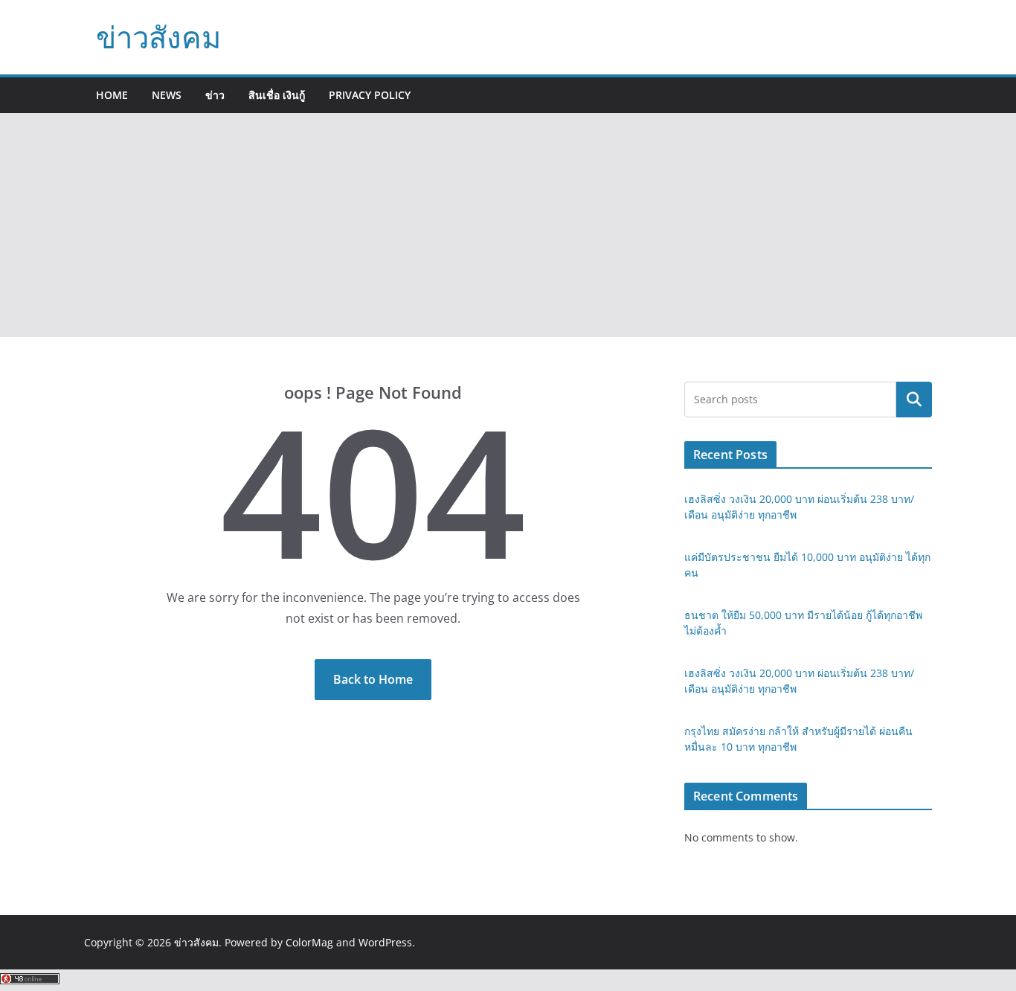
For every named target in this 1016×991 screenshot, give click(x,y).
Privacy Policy (370, 95)
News (166, 95)
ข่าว (215, 95)
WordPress (385, 942)
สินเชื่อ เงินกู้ (276, 95)
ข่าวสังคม (158, 36)
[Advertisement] (508, 225)
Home (112, 95)
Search (914, 399)
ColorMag (309, 942)
